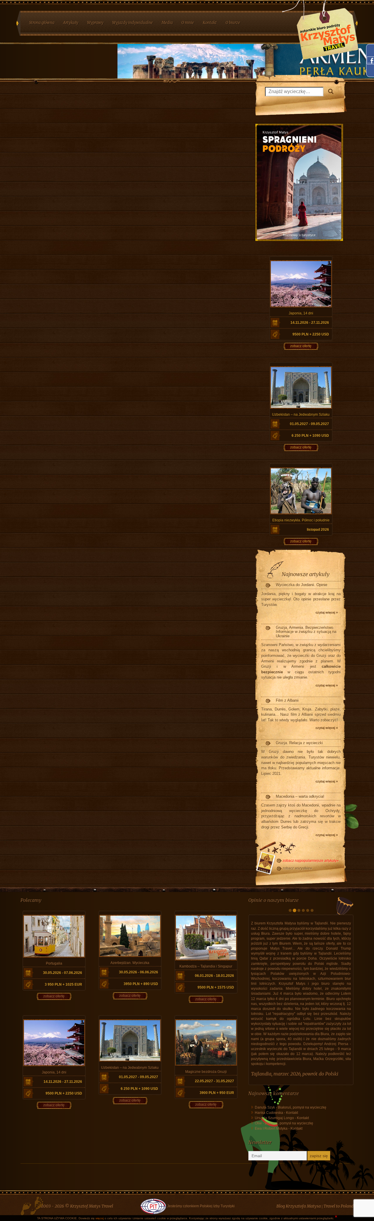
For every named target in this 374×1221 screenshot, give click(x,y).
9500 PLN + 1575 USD (216, 987)
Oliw (258, 1193)
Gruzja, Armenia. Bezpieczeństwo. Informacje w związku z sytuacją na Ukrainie (306, 631)
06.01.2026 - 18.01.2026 (214, 976)
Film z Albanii (287, 700)
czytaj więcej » (327, 612)
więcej (100, 1218)
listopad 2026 (318, 530)
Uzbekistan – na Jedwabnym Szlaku (301, 414)
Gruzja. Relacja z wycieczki (299, 743)
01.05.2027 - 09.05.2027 (309, 424)
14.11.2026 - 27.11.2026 (309, 323)
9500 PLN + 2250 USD (310, 334)
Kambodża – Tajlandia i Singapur (205, 966)
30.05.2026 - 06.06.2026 (138, 972)
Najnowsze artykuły (306, 574)
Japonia (259, 1144)
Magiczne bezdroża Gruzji (206, 1072)
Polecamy (30, 900)
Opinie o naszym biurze (273, 900)
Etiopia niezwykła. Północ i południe (301, 520)
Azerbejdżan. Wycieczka (129, 963)
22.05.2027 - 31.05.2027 (214, 1081)
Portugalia (54, 963)
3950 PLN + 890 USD (141, 984)
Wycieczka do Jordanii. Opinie (301, 585)
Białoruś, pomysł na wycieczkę (302, 1178)
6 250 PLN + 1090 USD (310, 436)
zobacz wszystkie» (297, 868)
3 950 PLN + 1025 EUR (63, 984)
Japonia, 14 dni (301, 313)
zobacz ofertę (300, 346)
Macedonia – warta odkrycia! (300, 796)
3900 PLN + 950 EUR (217, 1093)
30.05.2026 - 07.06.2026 (62, 973)
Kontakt (292, 1183)
